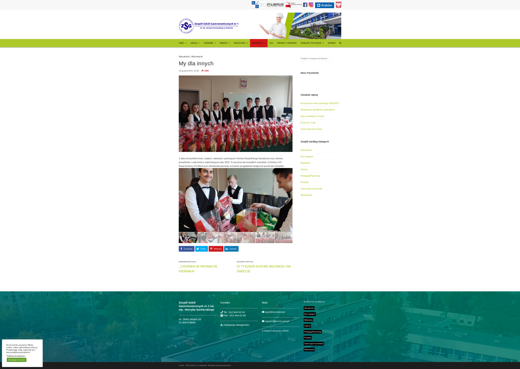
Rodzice (223, 43)
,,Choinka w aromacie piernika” (198, 269)
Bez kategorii (307, 156)
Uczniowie (208, 43)
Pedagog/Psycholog (310, 176)
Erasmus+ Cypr (308, 122)
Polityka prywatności (16, 356)
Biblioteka (305, 163)
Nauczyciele (240, 43)
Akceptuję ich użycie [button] (16, 360)
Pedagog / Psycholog (311, 43)
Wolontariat (197, 56)
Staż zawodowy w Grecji (312, 116)
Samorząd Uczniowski (311, 189)
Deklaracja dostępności (236, 325)
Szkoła (193, 43)
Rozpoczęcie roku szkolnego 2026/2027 (320, 103)
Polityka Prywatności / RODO (276, 331)
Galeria (304, 169)
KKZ (271, 43)
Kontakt (332, 43)
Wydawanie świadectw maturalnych (318, 110)
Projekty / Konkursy (287, 43)
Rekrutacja (257, 43)
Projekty (304, 182)
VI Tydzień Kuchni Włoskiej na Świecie (264, 269)
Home (181, 43)
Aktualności (184, 56)
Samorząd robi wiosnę (311, 129)
